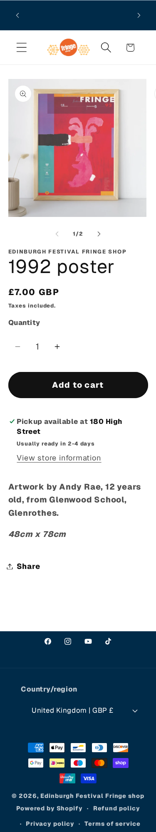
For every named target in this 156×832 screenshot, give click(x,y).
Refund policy (116, 808)
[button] (21, 47)
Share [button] (28, 566)
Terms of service (112, 823)
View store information (59, 458)
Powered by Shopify (49, 808)
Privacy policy (50, 823)
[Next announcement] (139, 15)
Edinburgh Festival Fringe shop (92, 796)
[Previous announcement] (17, 15)
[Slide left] (57, 234)
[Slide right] (99, 234)
